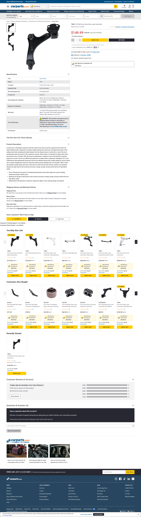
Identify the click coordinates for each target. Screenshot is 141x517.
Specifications (12, 74)
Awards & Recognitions (45, 493)
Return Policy (19, 201)
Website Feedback (129, 496)
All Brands (9, 493)
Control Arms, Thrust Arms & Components (39, 21)
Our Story (41, 488)
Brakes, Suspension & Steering (19, 21)
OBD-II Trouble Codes (102, 496)
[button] (13, 268)
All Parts (9, 491)
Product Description (14, 144)
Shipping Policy (52, 193)
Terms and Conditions (46, 509)
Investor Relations (44, 499)
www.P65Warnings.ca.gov (59, 126)
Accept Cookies (98, 514)
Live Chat (127, 493)
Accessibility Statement (75, 509)
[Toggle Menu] (8, 6)
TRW (40, 82)
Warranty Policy (22, 208)
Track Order (71, 491)
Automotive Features (102, 499)
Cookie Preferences (87, 509)
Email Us (39, 219)
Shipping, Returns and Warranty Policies (21, 187)
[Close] (138, 514)
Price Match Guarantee (74, 499)
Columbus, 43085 (85, 55)
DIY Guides (100, 493)
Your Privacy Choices (102, 509)
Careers (41, 491)
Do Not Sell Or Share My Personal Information (17, 511)
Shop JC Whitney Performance (14, 496)
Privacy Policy (35, 509)
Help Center (61, 219)
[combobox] (26, 16)
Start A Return (72, 493)
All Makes (9, 488)
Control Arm (42, 78)
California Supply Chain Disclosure (60, 509)
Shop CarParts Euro (12, 499)
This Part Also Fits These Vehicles (19, 138)
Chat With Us (17, 219)
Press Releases (43, 496)
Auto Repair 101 (101, 491)
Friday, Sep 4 (96, 52)
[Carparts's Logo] (20, 6)
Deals (8, 502)
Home (8, 21)
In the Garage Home (102, 488)
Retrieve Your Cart (73, 496)
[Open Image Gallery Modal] (43, 46)
